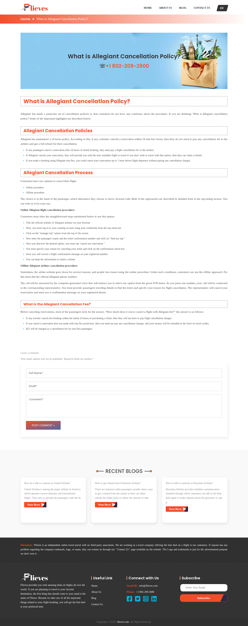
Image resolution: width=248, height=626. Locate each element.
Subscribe (203, 598)
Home (148, 8)
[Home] (34, 7)
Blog (182, 8)
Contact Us (202, 8)
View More (34, 504)
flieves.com (123, 622)
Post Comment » (43, 425)
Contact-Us (97, 604)
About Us (165, 8)
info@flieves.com (148, 585)
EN (222, 8)
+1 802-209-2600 (145, 592)
